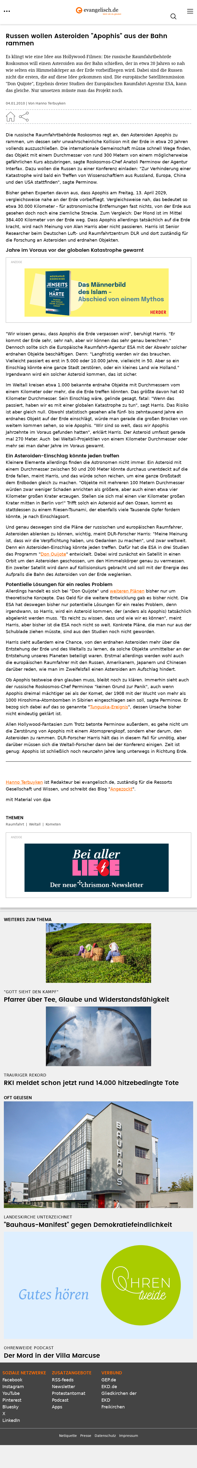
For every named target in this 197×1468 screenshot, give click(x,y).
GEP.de (108, 1379)
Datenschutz (105, 1436)
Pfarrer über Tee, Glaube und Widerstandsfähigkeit (86, 1000)
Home (10, 116)
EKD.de (109, 1386)
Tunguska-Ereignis (109, 706)
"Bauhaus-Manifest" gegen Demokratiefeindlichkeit (88, 1225)
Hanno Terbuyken (24, 782)
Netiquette (68, 1436)
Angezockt (121, 788)
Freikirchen (113, 1406)
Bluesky (10, 1406)
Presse (85, 1436)
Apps (57, 1406)
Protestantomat (68, 1393)
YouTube (11, 1393)
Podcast (60, 1400)
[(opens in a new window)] (97, 292)
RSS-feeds (63, 1379)
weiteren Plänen (127, 591)
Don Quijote (53, 554)
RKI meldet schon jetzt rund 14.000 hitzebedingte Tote (91, 1083)
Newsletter (63, 1386)
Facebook (12, 1379)
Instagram (13, 1386)
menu (7, 11)
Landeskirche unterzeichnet (38, 1217)
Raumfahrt (15, 824)
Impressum (128, 1436)
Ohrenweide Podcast (29, 1348)
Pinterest (11, 1400)
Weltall (35, 824)
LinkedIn (11, 1420)
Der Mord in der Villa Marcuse (52, 1356)
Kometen (53, 824)
